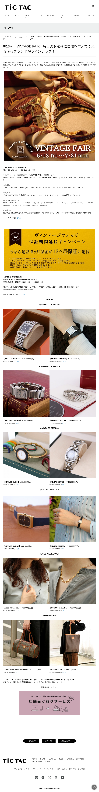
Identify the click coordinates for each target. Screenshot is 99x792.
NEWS (17, 15)
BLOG (40, 15)
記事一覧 (48, 741)
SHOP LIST (80, 759)
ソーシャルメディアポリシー (44, 769)
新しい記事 (65, 741)
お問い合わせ (62, 769)
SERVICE (90, 15)
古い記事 (32, 741)
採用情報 (72, 769)
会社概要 (81, 769)
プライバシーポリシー (22, 769)
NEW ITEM (52, 759)
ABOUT (8, 15)
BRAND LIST (37, 761)
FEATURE (51, 15)
